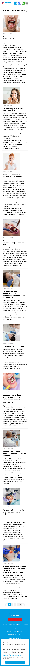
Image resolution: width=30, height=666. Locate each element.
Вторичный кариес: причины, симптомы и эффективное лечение (14, 243)
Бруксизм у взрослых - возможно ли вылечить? (12, 176)
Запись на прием (15, 619)
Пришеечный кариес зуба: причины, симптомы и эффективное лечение (13, 512)
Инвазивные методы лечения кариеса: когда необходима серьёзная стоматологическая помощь (14, 569)
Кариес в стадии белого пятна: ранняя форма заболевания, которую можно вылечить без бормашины (13, 399)
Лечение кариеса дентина (13, 346)
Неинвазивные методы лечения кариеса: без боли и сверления (14, 453)
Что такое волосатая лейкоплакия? (11, 38)
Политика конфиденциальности (15, 638)
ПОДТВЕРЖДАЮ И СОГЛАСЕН (15, 662)
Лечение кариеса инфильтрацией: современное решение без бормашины (14, 294)
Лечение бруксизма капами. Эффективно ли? (14, 109)
